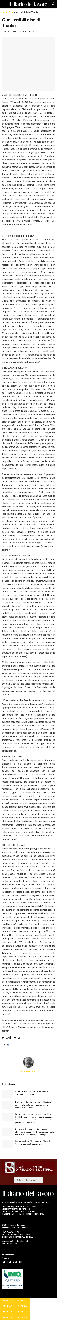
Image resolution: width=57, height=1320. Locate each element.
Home (4, 12)
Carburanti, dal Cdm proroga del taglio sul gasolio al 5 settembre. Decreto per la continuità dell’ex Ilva (33, 1105)
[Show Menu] (3, 4)
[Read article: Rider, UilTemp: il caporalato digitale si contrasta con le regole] (7, 1094)
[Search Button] (53, 4)
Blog (11, 12)
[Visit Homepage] (28, 4)
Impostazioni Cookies (12, 1262)
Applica (22, 1301)
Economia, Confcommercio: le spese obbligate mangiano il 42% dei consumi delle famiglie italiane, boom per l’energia (34, 1132)
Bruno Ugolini (10, 31)
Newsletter (7, 1258)
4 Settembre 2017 (27, 31)
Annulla (7, 1301)
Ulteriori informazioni (26, 1180)
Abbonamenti (8, 1255)
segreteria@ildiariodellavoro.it (15, 1241)
